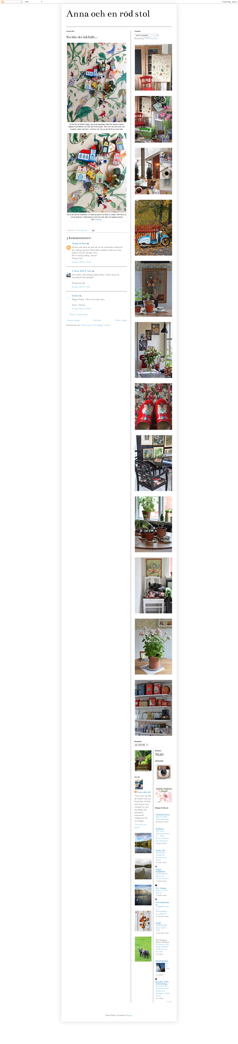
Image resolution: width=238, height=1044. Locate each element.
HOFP (158, 923)
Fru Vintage (161, 888)
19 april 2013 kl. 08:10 (81, 309)
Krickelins (160, 829)
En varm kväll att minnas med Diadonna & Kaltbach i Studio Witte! (163, 991)
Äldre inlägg (120, 320)
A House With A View (82, 271)
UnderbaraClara (163, 815)
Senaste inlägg (73, 320)
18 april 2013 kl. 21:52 (81, 287)
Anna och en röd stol (108, 13)
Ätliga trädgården (160, 871)
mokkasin (98, 219)
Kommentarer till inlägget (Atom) (95, 325)
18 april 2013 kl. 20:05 (81, 262)
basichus (75, 296)
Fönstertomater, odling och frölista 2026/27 (162, 876)
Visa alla (169, 1001)
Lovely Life (160, 851)
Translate (153, 39)
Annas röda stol (143, 792)
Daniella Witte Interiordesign (162, 983)
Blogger (129, 1015)
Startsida (97, 320)
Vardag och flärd (79, 244)
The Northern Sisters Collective (162, 941)
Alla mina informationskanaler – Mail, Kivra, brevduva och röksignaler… (163, 836)
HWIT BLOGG (162, 961)
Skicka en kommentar (78, 315)
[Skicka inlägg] (93, 230)
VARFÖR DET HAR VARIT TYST (161, 928)
